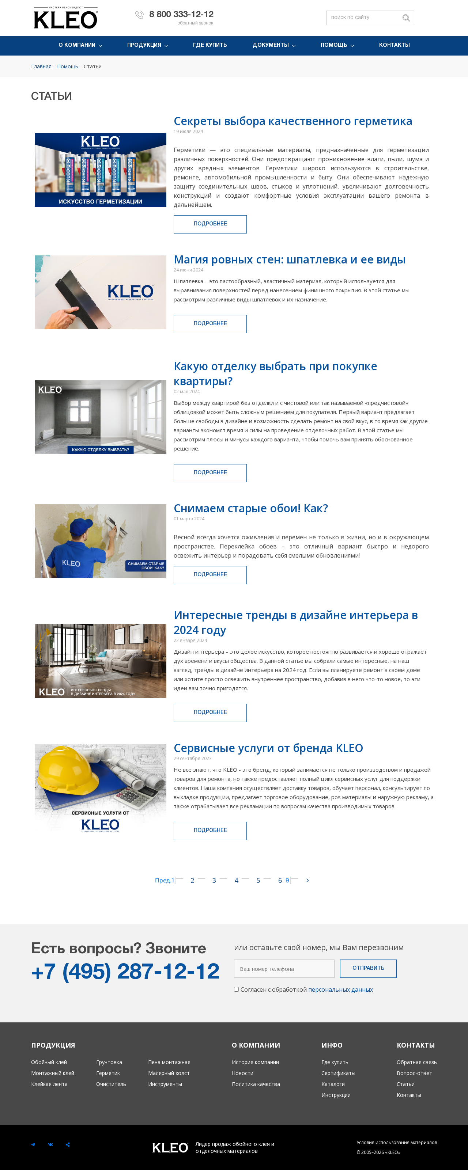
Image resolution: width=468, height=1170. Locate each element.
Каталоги (333, 1083)
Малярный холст (169, 1073)
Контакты (394, 45)
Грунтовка (109, 1062)
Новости (242, 1073)
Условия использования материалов (396, 1142)
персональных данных (340, 989)
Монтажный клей (52, 1073)
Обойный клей (49, 1062)
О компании (76, 45)
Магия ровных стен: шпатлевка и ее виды (290, 259)
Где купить (210, 45)
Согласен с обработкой (307, 989)
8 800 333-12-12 (181, 15)
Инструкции (336, 1094)
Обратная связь (417, 1062)
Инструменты (165, 1083)
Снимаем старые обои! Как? (251, 508)
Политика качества (256, 1083)
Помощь (334, 45)
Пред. (163, 880)
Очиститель (111, 1083)
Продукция (144, 45)
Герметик (108, 1073)
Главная (41, 66)
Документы (271, 45)
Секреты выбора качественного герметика (293, 120)
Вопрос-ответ (414, 1073)
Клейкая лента (49, 1083)
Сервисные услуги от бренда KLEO (268, 747)
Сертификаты (338, 1073)
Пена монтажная (169, 1062)
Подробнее (210, 224)
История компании (255, 1062)
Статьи (93, 66)
